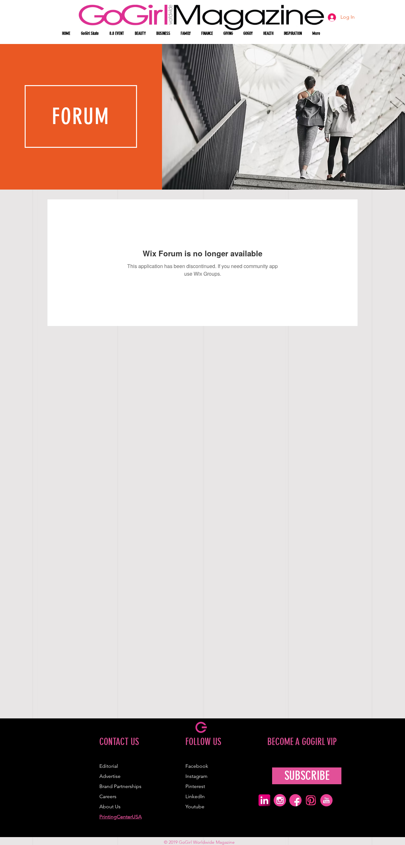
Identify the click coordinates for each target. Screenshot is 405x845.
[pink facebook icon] (295, 800)
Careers (107, 796)
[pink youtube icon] (326, 800)
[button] (141, 33)
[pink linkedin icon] (264, 800)
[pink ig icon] (280, 800)
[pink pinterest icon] (311, 800)
